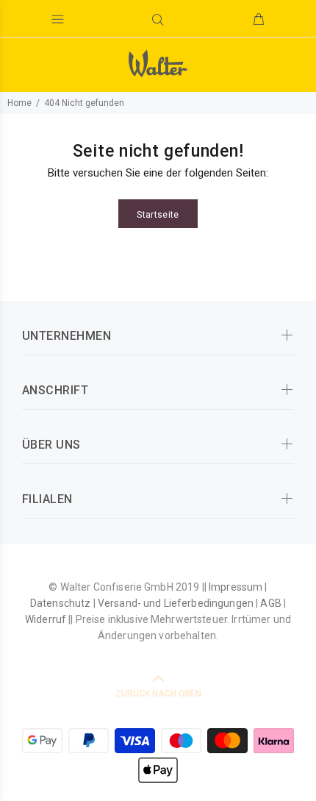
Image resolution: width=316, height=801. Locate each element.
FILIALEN (47, 499)
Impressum (235, 587)
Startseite (158, 215)
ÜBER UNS (51, 445)
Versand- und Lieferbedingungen (176, 603)
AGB (270, 603)
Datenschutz (60, 603)
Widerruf (45, 619)
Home (19, 103)
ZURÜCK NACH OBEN (158, 693)
